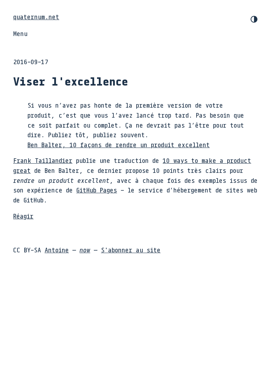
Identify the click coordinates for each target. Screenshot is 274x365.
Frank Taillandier (42, 160)
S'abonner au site (131, 250)
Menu (20, 33)
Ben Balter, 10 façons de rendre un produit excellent (118, 145)
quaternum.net (36, 17)
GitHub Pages (96, 190)
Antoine (57, 250)
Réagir (23, 216)
